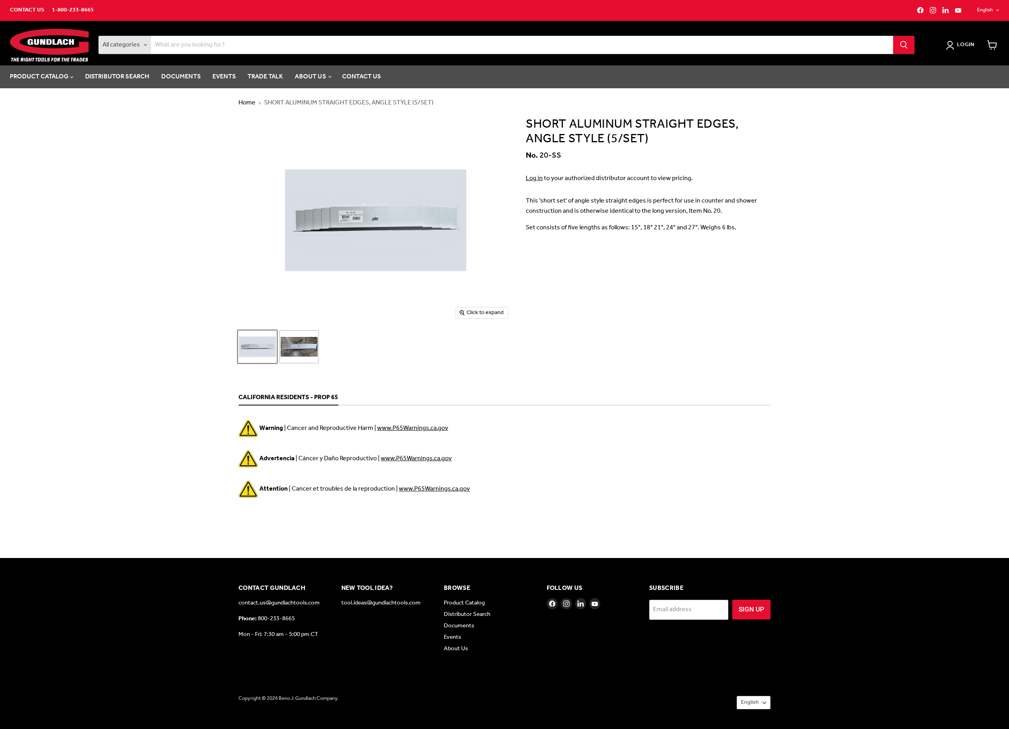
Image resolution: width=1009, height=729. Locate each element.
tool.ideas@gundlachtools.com (381, 602)
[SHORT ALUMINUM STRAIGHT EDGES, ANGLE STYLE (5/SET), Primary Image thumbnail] (257, 346)
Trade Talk (265, 77)
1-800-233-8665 (73, 10)
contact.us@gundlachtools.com (279, 602)
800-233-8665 (276, 618)
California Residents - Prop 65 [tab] (288, 398)
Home (246, 102)
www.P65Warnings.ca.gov (412, 428)
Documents (180, 77)
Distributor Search (117, 77)
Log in (534, 178)
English (985, 10)
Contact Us (27, 10)
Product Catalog (40, 77)
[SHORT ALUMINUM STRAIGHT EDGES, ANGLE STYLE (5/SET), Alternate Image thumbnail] (299, 346)
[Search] (903, 45)
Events (224, 77)
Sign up (751, 609)
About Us (311, 77)
